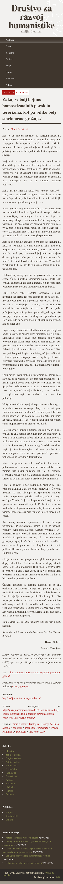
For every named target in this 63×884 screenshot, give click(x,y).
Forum (9, 71)
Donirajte (10, 794)
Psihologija (8, 731)
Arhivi (9, 84)
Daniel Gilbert (19, 129)
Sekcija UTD (12, 815)
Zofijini (9, 812)
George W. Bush (50, 723)
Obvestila (10, 750)
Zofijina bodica (13, 761)
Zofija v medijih (13, 754)
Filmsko (9, 790)
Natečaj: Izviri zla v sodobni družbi (22, 837)
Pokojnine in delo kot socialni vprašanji (24, 862)
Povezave (10, 78)
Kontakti (10, 52)
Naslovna (10, 39)
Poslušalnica (11, 768)
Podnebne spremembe (36, 727)
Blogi (8, 65)
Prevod (54, 727)
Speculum (10, 783)
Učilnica (9, 819)
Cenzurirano (11, 776)
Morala (6, 727)
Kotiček (9, 779)
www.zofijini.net (20, 686)
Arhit (58, 877)
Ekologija (34, 723)
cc (3, 872)
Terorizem (21, 731)
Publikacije (11, 772)
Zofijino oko (11, 765)
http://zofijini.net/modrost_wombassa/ (21, 698)
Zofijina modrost (13, 758)
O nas (8, 46)
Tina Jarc (33, 731)
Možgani (17, 727)
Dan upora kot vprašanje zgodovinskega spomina (28, 855)
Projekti (9, 59)
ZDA (42, 731)
